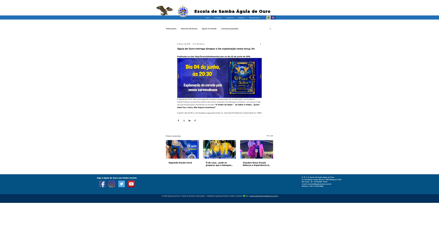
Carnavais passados (229, 29)
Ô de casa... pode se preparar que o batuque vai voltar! (218, 163)
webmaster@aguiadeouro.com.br (263, 196)
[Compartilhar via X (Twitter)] (184, 120)
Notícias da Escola (189, 29)
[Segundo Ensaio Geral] (182, 149)
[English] (273, 17)
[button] (218, 17)
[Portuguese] (268, 17)
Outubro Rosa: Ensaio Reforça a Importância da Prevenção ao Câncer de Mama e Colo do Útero (256, 163)
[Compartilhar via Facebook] (178, 120)
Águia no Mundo (209, 29)
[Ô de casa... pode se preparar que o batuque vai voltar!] (219, 149)
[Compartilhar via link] (195, 120)
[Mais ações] (260, 44)
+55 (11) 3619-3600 (316, 186)
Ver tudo (269, 136)
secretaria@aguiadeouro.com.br (319, 184)
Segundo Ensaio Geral (180, 162)
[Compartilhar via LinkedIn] (189, 120)
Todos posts (171, 29)
